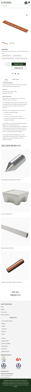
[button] (26, 3)
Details (6, 79)
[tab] (6, 79)
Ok (15, 389)
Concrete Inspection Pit (6, 214)
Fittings (3, 326)
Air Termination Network (7, 321)
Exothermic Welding (6, 343)
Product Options (15, 79)
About (2, 306)
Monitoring (4, 348)
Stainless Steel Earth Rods (7, 248)
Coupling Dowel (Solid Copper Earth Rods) (11, 282)
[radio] (6, 56)
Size (3, 53)
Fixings (3, 334)
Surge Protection (5, 341)
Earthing (5, 49)
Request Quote (18, 64)
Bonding (3, 323)
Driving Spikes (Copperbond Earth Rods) (10, 179)
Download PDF (18, 68)
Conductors (4, 329)
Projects (2, 309)
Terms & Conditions (5, 314)
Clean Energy (4, 346)
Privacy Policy (4, 312)
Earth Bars (4, 331)
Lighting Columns (5, 351)
